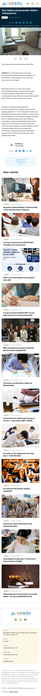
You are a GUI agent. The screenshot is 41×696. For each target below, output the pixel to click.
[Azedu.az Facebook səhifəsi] (16, 620)
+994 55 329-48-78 (10, 648)
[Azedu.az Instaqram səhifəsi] (20, 620)
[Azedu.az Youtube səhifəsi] (25, 620)
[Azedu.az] (12, 3)
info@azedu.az (8, 661)
